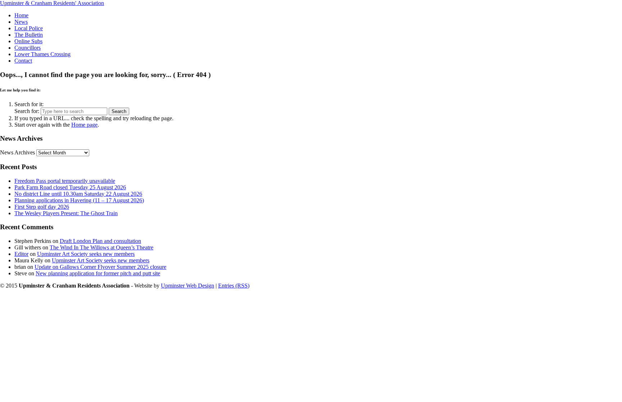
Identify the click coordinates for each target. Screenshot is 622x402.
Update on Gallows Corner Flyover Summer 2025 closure (100, 267)
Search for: (26, 111)
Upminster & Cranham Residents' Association (52, 3)
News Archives (17, 152)
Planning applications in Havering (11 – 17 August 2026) (79, 200)
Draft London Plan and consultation (100, 241)
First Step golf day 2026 (41, 207)
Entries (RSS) (233, 286)
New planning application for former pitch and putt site (98, 273)
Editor (21, 254)
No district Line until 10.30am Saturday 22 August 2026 (78, 194)
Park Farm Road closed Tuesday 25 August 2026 (70, 187)
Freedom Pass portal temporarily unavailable (64, 181)
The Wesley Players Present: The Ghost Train (66, 213)
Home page (84, 125)
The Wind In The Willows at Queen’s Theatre (101, 247)
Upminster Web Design (187, 286)
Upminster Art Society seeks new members (86, 254)
